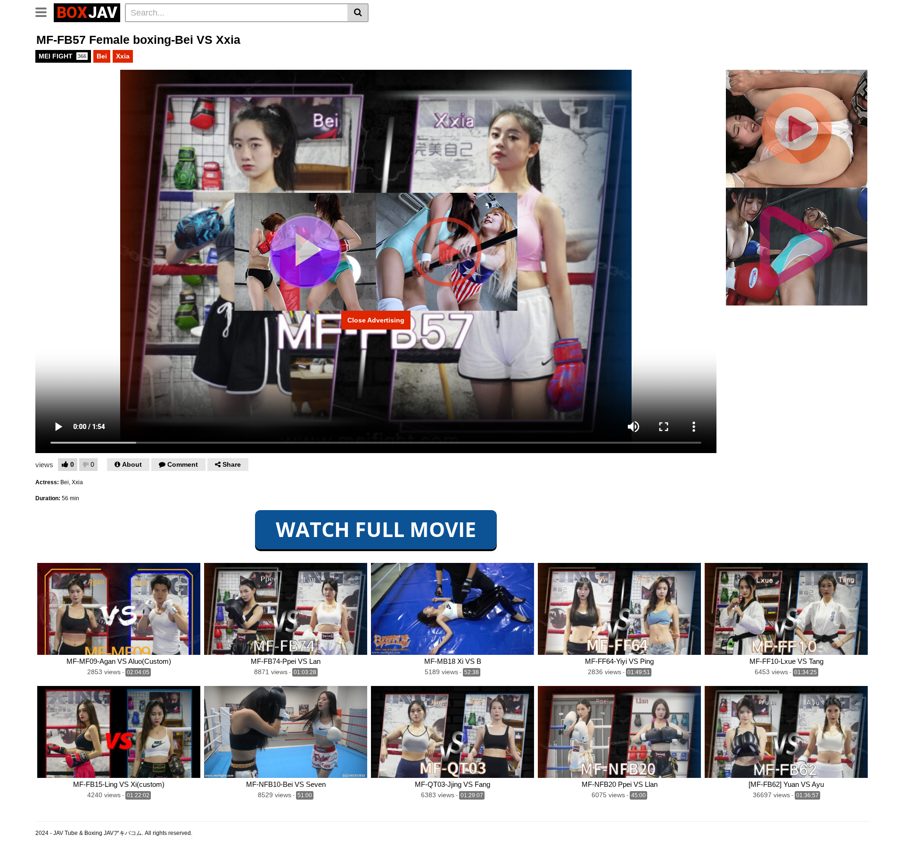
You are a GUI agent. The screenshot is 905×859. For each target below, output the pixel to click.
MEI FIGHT (62, 56)
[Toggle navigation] (44, 11)
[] (358, 12)
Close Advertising (375, 320)
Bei (102, 56)
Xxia (123, 56)
